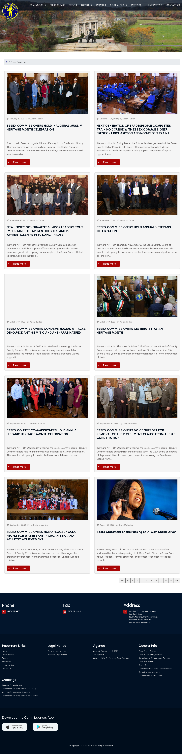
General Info (117, 5)
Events (73, 5)
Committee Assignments (149, 672)
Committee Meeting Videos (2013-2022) (19, 689)
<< (122, 580)
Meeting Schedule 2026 (12, 685)
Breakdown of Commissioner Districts (154, 658)
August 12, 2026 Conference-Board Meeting (111, 658)
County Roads (144, 665)
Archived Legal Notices (57, 655)
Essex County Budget (147, 651)
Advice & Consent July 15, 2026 (105, 651)
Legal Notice (36, 5)
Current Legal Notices (57, 651)
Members (101, 5)
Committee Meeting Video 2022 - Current (20, 696)
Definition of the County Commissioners (155, 669)
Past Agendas (98, 655)
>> (176, 580)
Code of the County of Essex (150, 655)
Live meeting (155, 5)
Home (4, 651)
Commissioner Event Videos (150, 675)
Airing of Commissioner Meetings (16, 692)
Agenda (85, 5)
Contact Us (173, 5)
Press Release (57, 5)
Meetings (136, 5)
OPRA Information (146, 662)
